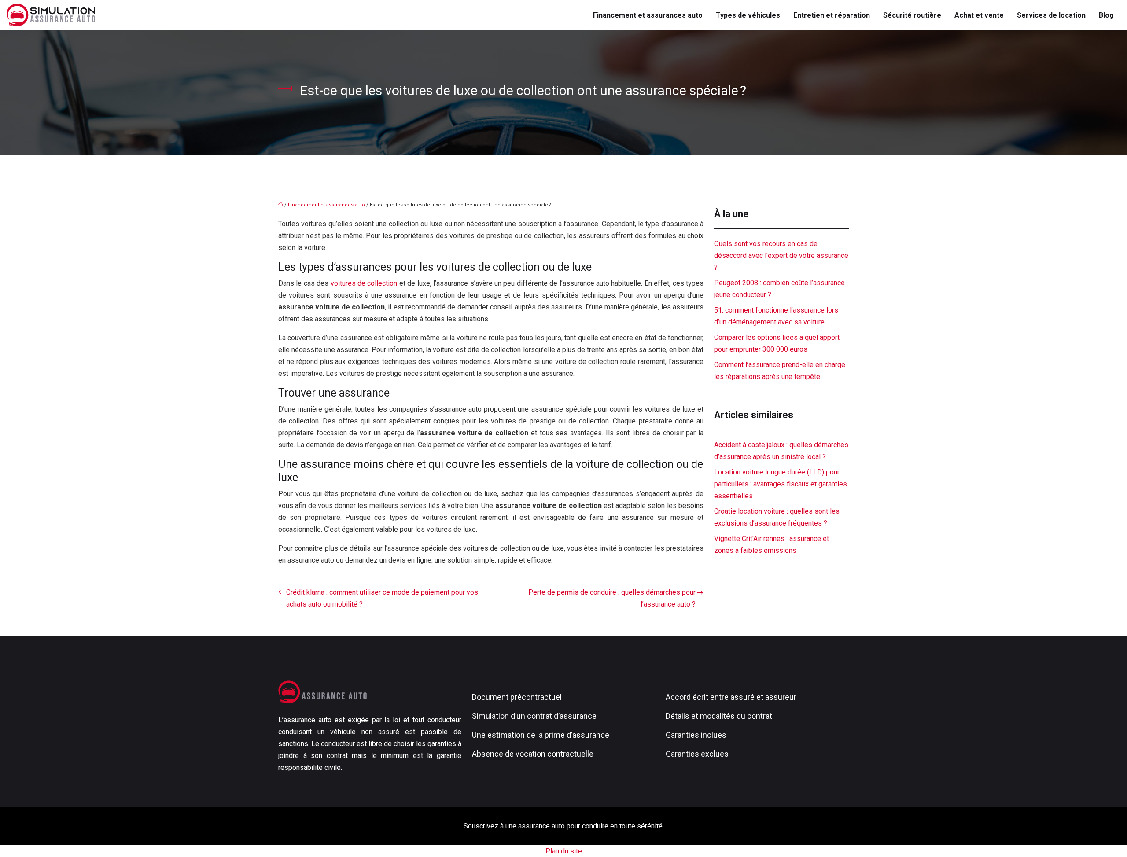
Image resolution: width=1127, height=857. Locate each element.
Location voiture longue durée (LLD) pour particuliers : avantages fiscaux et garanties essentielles (780, 484)
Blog (1106, 15)
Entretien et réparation (831, 15)
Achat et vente (979, 15)
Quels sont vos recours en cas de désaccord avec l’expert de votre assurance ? (781, 255)
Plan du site (563, 851)
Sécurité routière (912, 15)
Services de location (1051, 15)
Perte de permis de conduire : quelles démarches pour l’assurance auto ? (612, 598)
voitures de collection (364, 283)
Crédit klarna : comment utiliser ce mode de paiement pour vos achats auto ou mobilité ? (382, 598)
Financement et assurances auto (648, 15)
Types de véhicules (748, 15)
